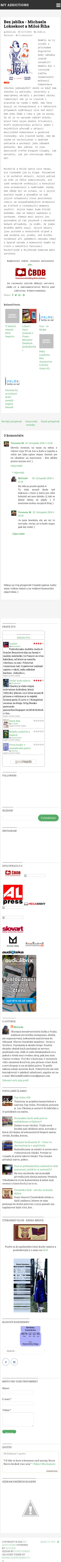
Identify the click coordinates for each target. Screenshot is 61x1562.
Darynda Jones (15, 683)
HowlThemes (22, 1551)
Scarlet (13, 643)
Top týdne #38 (22, 1097)
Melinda (23, 478)
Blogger (10, 1548)
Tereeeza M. (17, 443)
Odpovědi (19, 472)
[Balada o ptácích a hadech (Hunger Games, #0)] (6, 737)
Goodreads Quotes (51, 1471)
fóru (45, 1250)
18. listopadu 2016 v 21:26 (39, 443)
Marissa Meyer (15, 646)
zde (30, 265)
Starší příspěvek (50, 421)
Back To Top (48, 1541)
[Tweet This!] (16, 294)
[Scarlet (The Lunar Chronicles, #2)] (6, 646)
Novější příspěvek (12, 421)
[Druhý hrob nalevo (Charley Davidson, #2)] (6, 686)
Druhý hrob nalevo (19, 680)
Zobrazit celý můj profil (15, 1080)
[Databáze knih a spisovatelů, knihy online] (13, 875)
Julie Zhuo (14, 751)
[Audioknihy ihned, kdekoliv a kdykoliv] (19, 1010)
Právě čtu (23, 637)
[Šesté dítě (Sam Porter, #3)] (6, 727)
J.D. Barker (14, 724)
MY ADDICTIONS (15, 5)
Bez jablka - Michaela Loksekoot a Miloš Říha (27, 24)
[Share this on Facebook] (12, 294)
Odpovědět (17, 465)
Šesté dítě (14, 720)
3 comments (25, 35)
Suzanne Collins (16, 738)
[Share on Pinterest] (23, 294)
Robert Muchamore (44, 1463)
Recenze (8, 35)
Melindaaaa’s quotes (15, 1453)
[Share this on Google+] (20, 294)
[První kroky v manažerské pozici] (6, 749)
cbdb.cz (41, 31)
